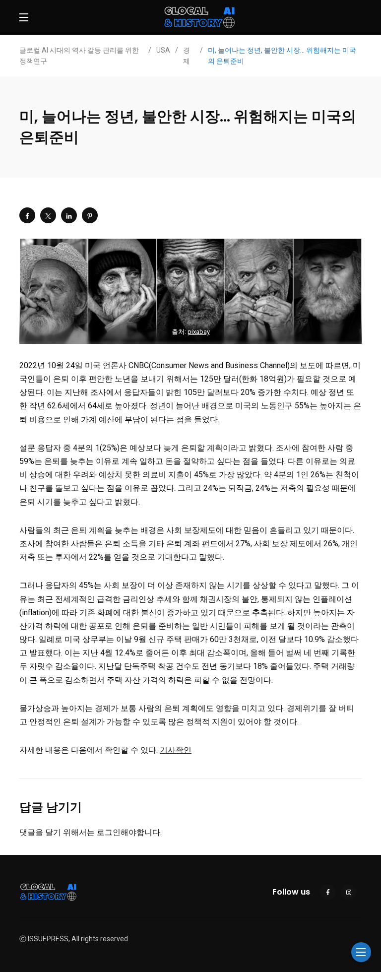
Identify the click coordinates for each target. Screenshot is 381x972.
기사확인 (175, 750)
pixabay (199, 331)
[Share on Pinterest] (90, 215)
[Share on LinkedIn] (69, 215)
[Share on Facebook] (27, 215)
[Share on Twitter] (48, 215)
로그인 (109, 832)
